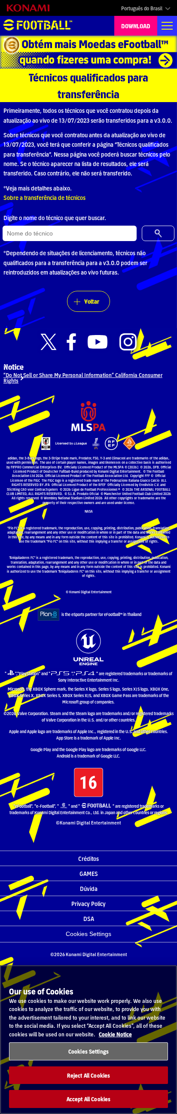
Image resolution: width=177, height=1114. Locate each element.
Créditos (88, 858)
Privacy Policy (88, 903)
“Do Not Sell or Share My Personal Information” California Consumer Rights (82, 377)
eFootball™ (37, 25)
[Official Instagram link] (128, 342)
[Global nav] (167, 26)
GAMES (88, 873)
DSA (88, 918)
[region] (88, 1039)
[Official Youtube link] (97, 342)
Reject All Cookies (88, 1075)
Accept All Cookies (88, 1099)
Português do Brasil (141, 8)
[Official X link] (48, 342)
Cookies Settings (88, 933)
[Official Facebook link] (71, 342)
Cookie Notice (115, 1034)
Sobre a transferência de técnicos (44, 197)
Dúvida (89, 888)
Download (135, 25)
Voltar (91, 301)
